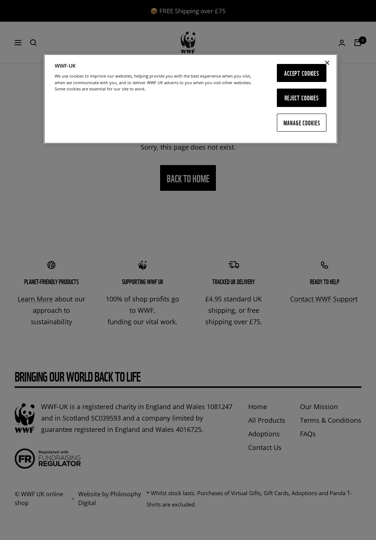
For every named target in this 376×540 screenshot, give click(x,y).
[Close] (327, 63)
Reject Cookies (302, 97)
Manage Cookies (301, 122)
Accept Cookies (301, 73)
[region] (190, 99)
